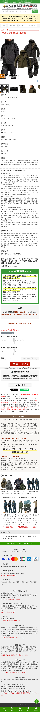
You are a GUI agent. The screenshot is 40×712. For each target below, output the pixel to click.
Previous (2, 59)
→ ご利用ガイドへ (22, 411)
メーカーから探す (25, 536)
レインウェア (12, 25)
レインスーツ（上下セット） (28, 25)
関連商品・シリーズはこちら (20, 323)
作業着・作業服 (12, 536)
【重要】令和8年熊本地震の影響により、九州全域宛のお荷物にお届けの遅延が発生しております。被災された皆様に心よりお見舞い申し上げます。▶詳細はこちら (20, 18)
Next (37, 59)
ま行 (34, 536)
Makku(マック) (7, 539)
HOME (3, 25)
